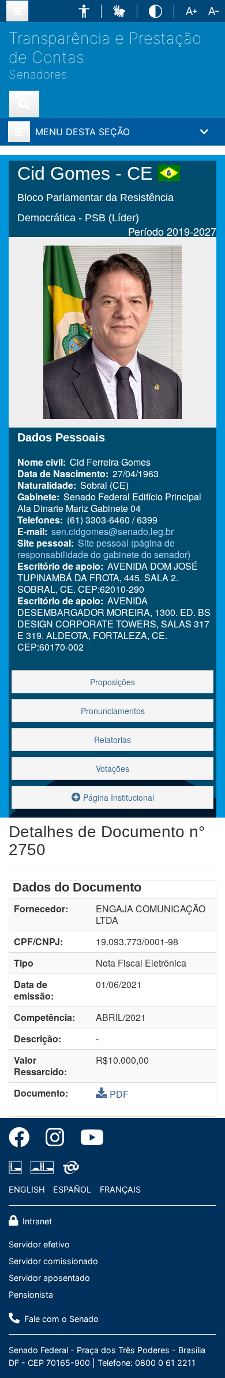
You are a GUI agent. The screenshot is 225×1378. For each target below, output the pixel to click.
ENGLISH (27, 1189)
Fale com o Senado (60, 1319)
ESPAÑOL (72, 1189)
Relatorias (112, 739)
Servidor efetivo (39, 1244)
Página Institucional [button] (117, 797)
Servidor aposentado (49, 1278)
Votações (112, 768)
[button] (83, 11)
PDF (119, 1094)
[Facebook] (23, 1139)
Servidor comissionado (53, 1261)
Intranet (36, 1221)
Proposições (112, 682)
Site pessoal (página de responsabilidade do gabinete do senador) (103, 548)
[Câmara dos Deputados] (17, 1168)
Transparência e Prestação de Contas (105, 48)
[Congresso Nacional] (42, 1168)
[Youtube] (88, 1139)
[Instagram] (55, 1139)
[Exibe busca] (24, 104)
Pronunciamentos (113, 710)
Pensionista (31, 1294)
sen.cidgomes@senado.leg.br (112, 531)
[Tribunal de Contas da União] (69, 1168)
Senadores (38, 74)
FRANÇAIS (120, 1189)
